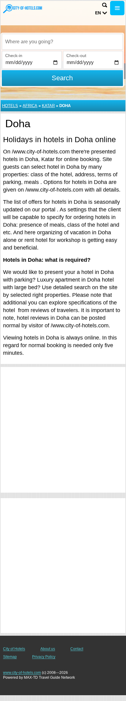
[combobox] (62, 41)
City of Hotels (14, 649)
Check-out (76, 55)
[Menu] (117, 8)
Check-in (13, 55)
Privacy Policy (43, 657)
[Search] (104, 5)
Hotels (10, 105)
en (98, 12)
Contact (76, 649)
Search (62, 78)
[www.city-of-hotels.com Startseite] (23, 8)
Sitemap (10, 657)
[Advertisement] (63, 430)
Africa (30, 105)
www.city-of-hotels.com (22, 672)
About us (47, 649)
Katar (48, 105)
